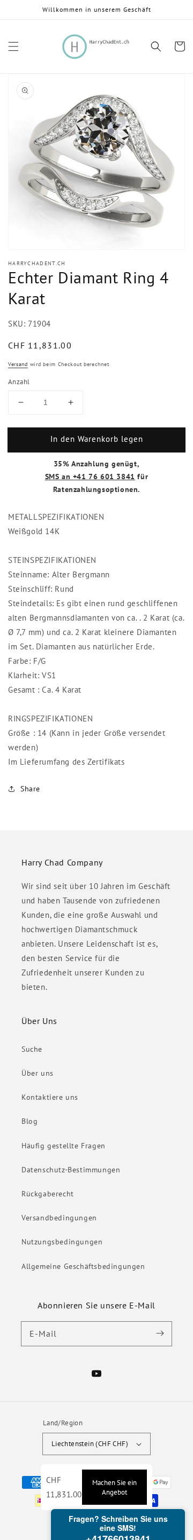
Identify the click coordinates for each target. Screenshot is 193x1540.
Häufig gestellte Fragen (63, 1145)
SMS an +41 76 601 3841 (90, 476)
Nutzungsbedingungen (61, 1242)
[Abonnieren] (160, 1333)
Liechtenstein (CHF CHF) (89, 1443)
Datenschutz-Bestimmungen (70, 1169)
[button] (13, 46)
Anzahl (18, 381)
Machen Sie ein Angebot (114, 1487)
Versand (18, 364)
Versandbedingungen (59, 1218)
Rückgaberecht (47, 1193)
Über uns (37, 1073)
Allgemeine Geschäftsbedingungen (83, 1266)
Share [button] (30, 788)
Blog (29, 1121)
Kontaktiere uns (49, 1097)
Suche (31, 1049)
